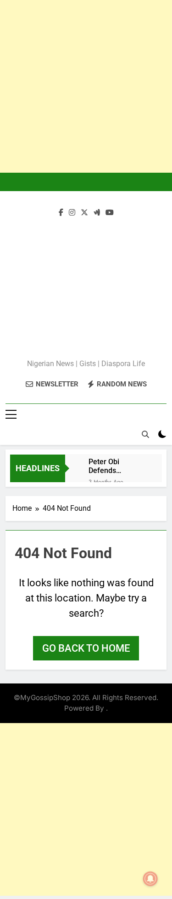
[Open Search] (145, 434)
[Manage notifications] (150, 878)
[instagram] (72, 212)
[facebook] (61, 212)
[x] (84, 212)
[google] (97, 212)
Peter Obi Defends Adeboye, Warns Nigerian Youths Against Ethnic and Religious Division (116, 466)
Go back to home (86, 648)
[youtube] (110, 212)
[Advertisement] (86, 86)
